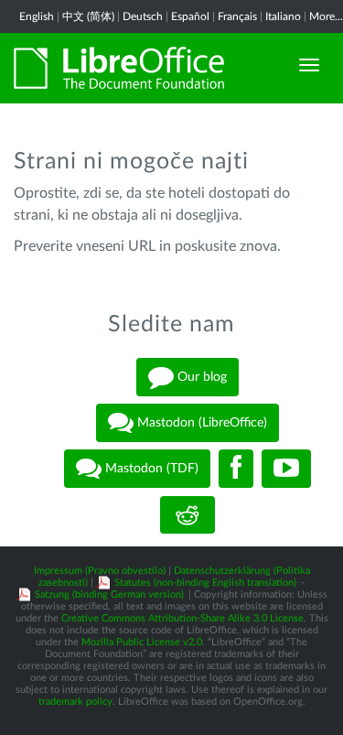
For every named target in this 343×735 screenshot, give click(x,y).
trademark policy (75, 702)
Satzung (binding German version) (109, 594)
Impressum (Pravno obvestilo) (100, 571)
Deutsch (143, 16)
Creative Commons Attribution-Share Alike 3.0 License (182, 618)
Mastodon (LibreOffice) (200, 422)
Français (237, 16)
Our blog (200, 377)
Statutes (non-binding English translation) (205, 583)
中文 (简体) (88, 16)
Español (190, 16)
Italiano (283, 16)
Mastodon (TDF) (150, 468)
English (36, 16)
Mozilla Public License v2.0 (141, 642)
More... (326, 16)
